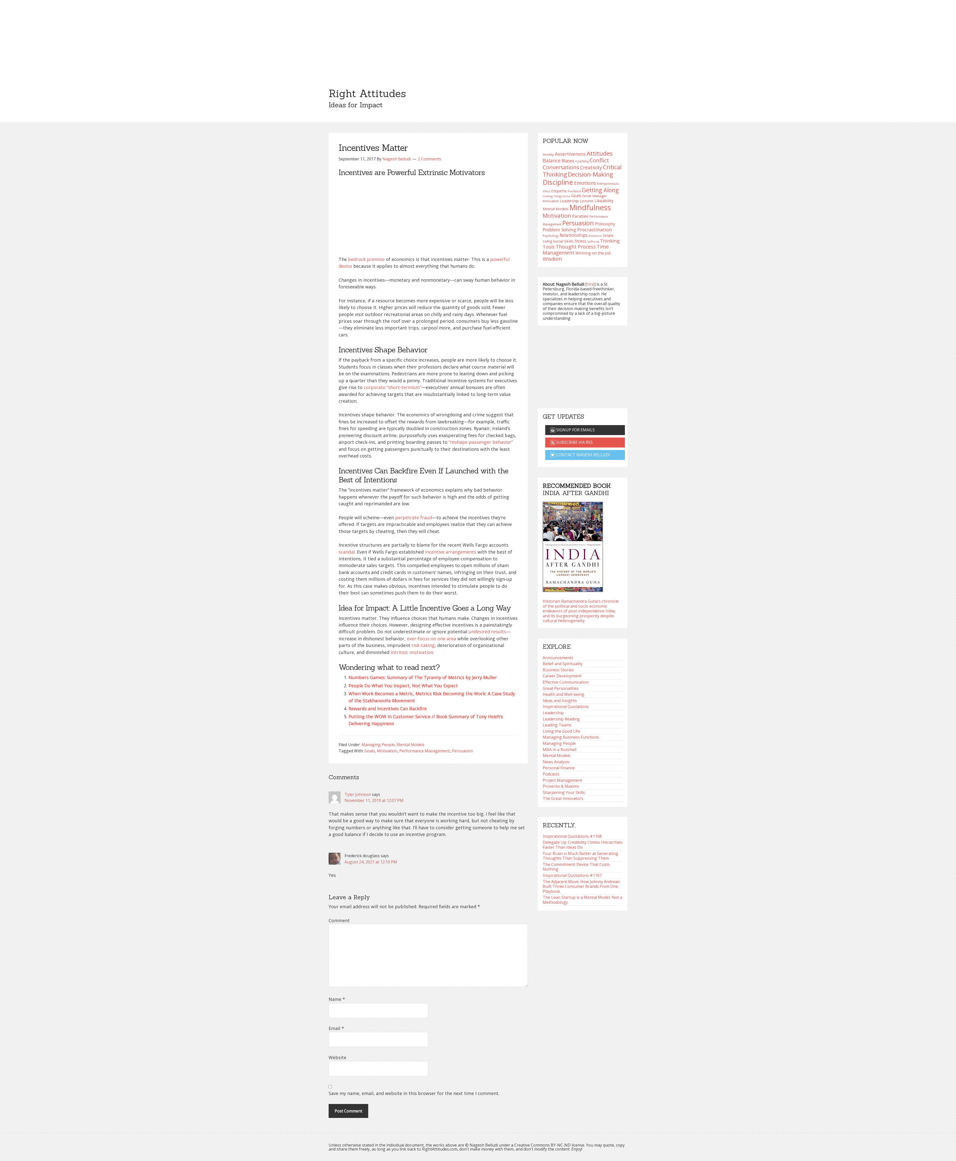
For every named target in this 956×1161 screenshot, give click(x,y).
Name (337, 999)
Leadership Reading (561, 719)
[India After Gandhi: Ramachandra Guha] (573, 545)
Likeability (604, 200)
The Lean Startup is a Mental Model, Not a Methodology (582, 900)
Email (336, 1028)
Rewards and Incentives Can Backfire (388, 708)
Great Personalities (561, 688)
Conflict (599, 160)
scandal (347, 552)
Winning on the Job (593, 253)
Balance (552, 160)
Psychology (551, 236)
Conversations (561, 167)
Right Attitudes (367, 93)
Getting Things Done (556, 196)
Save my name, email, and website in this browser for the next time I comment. (414, 1093)
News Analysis (556, 762)
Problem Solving (559, 230)
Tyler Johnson (358, 794)
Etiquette (559, 190)
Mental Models (410, 744)
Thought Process (576, 246)
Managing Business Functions (571, 737)
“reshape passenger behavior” (481, 442)
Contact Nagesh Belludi (582, 454)
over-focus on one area (431, 639)
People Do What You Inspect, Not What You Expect (403, 686)
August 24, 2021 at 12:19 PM (371, 862)
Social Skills (563, 241)
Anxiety (548, 154)
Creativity (591, 167)
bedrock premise (366, 259)
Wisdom (552, 258)
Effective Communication (566, 682)
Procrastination (594, 229)
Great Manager (594, 196)
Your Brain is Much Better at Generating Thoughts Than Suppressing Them (580, 856)
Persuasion (462, 751)
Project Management (562, 780)
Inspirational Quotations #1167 (572, 875)
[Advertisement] (478, 37)
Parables (580, 216)
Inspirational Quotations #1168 (572, 836)
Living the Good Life (561, 731)
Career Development (562, 676)
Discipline (558, 182)
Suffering (593, 241)
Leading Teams (557, 725)
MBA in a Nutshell (559, 749)
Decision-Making (590, 174)
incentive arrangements (450, 552)
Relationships (574, 235)
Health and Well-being (563, 694)
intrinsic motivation (412, 652)
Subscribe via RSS (574, 442)
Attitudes (599, 153)
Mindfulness (590, 207)
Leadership (553, 712)
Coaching (582, 161)
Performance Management (424, 751)
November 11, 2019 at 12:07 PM (374, 800)
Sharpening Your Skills (564, 792)
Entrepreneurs (608, 184)
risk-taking (423, 645)
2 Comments (429, 159)
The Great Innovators (563, 798)
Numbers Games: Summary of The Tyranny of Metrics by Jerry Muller (423, 677)
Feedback (574, 191)
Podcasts (551, 774)
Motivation (387, 751)
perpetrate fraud (413, 517)
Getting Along (600, 190)
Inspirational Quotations (566, 706)
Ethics (546, 191)
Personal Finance (559, 768)
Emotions (585, 183)
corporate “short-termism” (392, 387)
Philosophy (605, 224)
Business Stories (558, 670)
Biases (568, 161)
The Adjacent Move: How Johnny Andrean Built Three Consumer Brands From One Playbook (581, 886)
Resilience (595, 236)
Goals (369, 751)
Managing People (378, 744)
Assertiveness (570, 154)
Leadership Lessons (577, 200)
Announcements (558, 657)
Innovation (551, 201)
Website (337, 1057)
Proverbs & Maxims (561, 786)
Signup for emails (575, 430)
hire (590, 284)
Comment (339, 920)
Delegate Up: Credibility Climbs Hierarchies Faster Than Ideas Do (582, 844)
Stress (580, 241)
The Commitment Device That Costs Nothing (576, 867)
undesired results (487, 632)
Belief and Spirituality (563, 663)
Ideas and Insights (560, 700)
